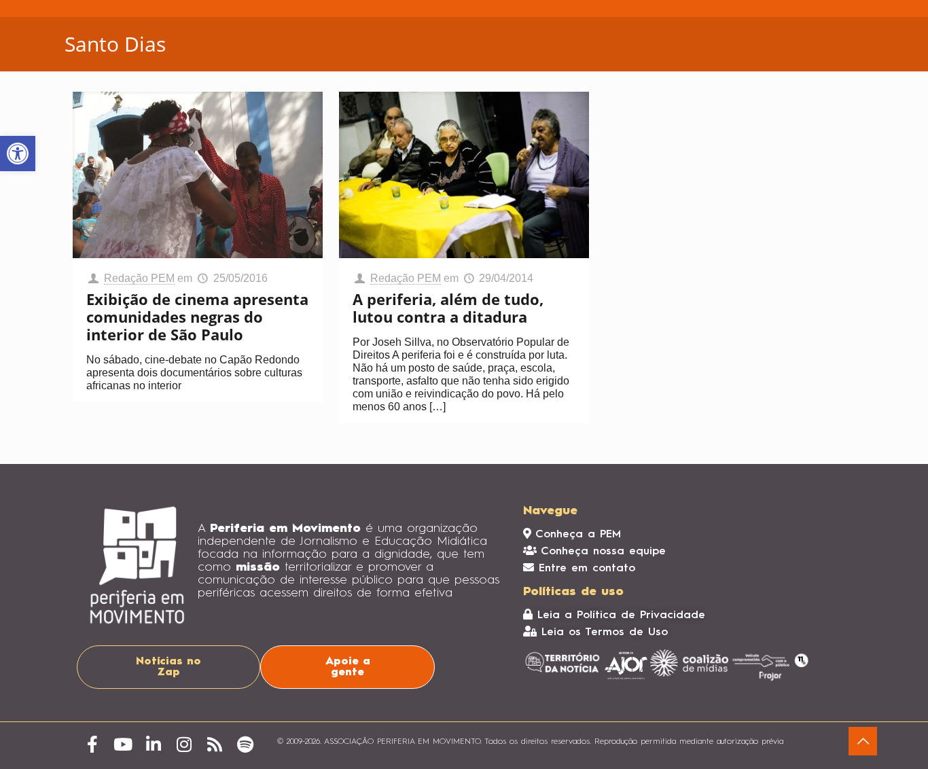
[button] (17, 153)
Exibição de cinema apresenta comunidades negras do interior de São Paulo (197, 316)
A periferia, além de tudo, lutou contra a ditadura (448, 308)
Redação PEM (139, 278)
